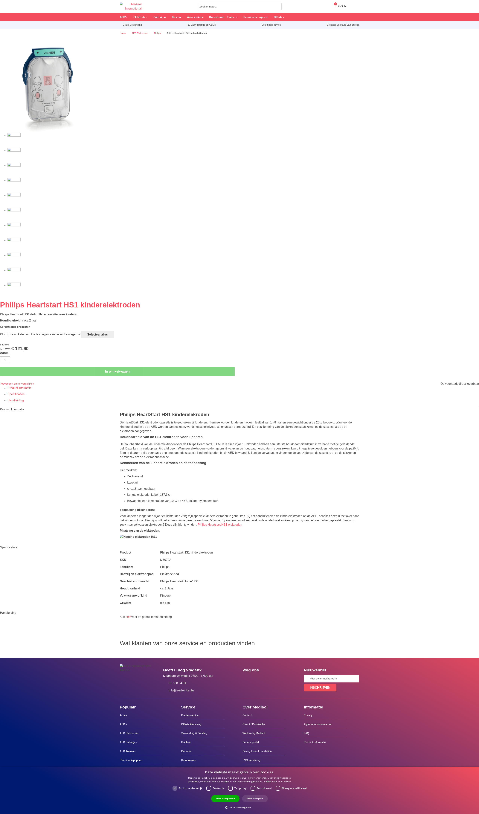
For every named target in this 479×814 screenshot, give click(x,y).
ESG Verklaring (251, 760)
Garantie (186, 751)
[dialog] (239, 790)
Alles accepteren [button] (225, 798)
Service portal (250, 742)
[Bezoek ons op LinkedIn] (257, 678)
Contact (247, 715)
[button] (239, 807)
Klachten (186, 742)
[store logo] (131, 6)
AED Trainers (127, 751)
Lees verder (284, 781)
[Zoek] (277, 6)
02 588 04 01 (177, 683)
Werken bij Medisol (253, 733)
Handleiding (15, 400)
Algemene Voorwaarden (318, 724)
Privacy (308, 715)
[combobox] (240, 6)
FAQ (306, 733)
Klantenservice (190, 715)
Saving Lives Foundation (257, 751)
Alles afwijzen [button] (255, 798)
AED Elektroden (129, 733)
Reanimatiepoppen (131, 760)
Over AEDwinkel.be (253, 724)
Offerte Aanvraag (191, 724)
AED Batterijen (128, 742)
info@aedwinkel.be (181, 690)
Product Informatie (19, 388)
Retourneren (188, 760)
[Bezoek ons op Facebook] (246, 678)
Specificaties (16, 394)
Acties (123, 715)
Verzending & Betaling (194, 733)
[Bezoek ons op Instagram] (268, 678)
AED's (123, 724)
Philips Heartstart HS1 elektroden (220, 524)
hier (128, 616)
